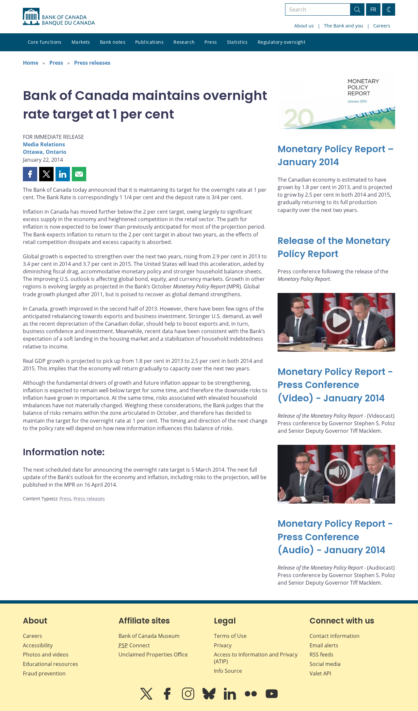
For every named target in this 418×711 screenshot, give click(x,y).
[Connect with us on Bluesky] (209, 698)
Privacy (223, 645)
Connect (134, 645)
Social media (325, 664)
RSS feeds (321, 654)
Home (30, 62)
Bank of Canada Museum (149, 635)
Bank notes (112, 42)
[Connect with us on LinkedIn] (230, 698)
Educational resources (50, 664)
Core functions (45, 42)
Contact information (335, 635)
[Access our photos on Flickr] (251, 698)
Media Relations (44, 144)
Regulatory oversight (281, 42)
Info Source (228, 670)
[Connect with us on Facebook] (167, 698)
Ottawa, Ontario (44, 151)
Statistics (237, 42)
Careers (381, 26)
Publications (149, 42)
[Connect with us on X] (147, 698)
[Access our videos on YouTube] (271, 698)
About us (304, 26)
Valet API (320, 673)
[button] (30, 174)
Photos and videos (46, 654)
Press (210, 42)
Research (184, 42)
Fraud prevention (44, 673)
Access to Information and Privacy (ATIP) (255, 658)
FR (373, 9)
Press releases (92, 62)
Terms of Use (230, 635)
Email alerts (324, 645)
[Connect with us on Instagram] (188, 698)
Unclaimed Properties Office (153, 654)
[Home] (59, 16)
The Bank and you (343, 26)
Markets (81, 42)
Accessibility (38, 645)
